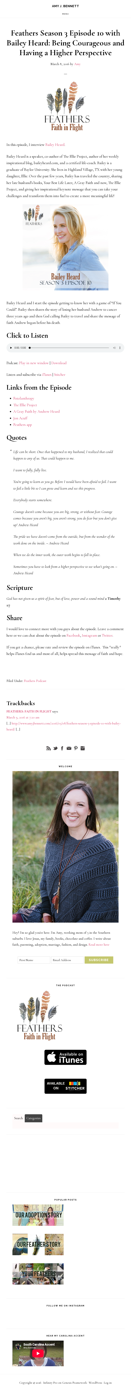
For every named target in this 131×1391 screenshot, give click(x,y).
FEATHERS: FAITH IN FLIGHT (29, 711)
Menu (65, 14)
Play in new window (34, 363)
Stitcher (59, 374)
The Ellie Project (25, 405)
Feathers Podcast (35, 681)
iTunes (47, 374)
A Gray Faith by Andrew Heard (36, 411)
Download (59, 363)
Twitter (107, 635)
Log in (108, 1383)
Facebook (73, 635)
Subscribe (99, 960)
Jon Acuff (20, 418)
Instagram (90, 635)
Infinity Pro (50, 1383)
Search (18, 1118)
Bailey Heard (54, 144)
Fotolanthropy (23, 398)
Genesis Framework (74, 1383)
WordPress (95, 1383)
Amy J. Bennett (65, 6)
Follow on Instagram (66, 1318)
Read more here (99, 945)
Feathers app (22, 424)
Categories (33, 1118)
